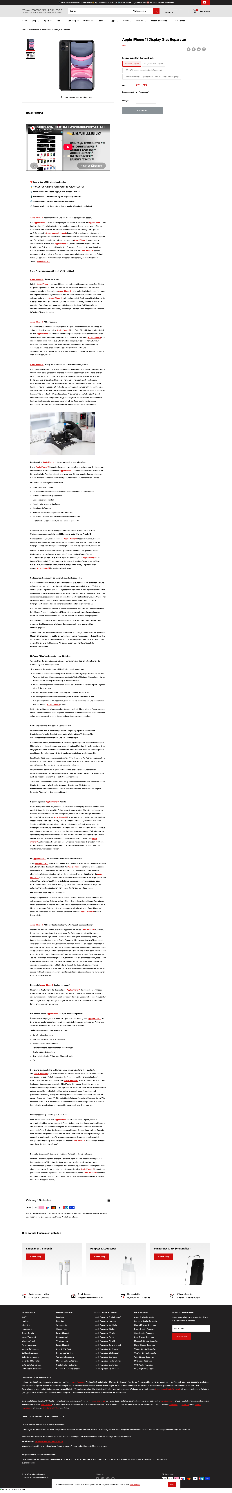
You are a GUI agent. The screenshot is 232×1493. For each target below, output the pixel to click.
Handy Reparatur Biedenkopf (106, 1349)
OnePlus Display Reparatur (145, 1353)
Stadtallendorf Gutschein (66, 1365)
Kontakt (25, 1321)
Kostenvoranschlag (159, 21)
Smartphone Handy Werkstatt (168, 1389)
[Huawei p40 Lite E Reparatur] (38, 877)
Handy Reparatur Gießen (104, 1329)
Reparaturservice (167, 1401)
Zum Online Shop (63, 1349)
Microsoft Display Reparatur (146, 1341)
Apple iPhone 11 (37, 218)
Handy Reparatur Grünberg (105, 1357)
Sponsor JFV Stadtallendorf (67, 1369)
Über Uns (26, 1325)
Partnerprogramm (29, 1345)
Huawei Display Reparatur (145, 1325)
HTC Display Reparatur (143, 1369)
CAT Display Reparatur (143, 1365)
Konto (168, 12)
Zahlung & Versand (30, 1353)
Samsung (72, 21)
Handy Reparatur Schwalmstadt (107, 1345)
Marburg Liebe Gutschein (67, 1361)
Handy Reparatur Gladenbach (106, 1353)
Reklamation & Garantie (32, 1369)
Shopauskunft (62, 1337)
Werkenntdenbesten (65, 1357)
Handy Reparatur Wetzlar (104, 1333)
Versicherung (62, 1341)
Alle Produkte (34, 30)
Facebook (60, 1317)
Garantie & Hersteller (31, 1361)
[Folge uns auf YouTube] (113, 1479)
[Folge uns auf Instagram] (108, 1479)
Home (24, 21)
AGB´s (24, 1317)
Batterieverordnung (30, 1357)
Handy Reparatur (78, 1382)
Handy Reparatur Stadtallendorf (107, 1317)
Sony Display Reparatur (144, 1337)
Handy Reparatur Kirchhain (105, 1325)
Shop (34, 21)
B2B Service (180, 21)
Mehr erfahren (135, 1484)
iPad (58, 21)
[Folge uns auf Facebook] (97, 1479)
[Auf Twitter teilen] (199, 49)
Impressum (27, 1329)
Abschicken (181, 1336)
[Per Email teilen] (204, 49)
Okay (172, 1484)
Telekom (185, 1404)
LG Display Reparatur (143, 1361)
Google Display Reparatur (145, 1349)
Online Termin (28, 1333)
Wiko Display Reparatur (144, 1357)
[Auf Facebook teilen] (189, 49)
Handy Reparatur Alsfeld (104, 1341)
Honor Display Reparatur (144, 1345)
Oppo (113, 21)
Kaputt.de (60, 1321)
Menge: (125, 101)
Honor (125, 21)
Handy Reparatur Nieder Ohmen (107, 1361)
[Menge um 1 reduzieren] (139, 101)
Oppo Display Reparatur (144, 1333)
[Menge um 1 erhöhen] (153, 101)
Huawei (86, 21)
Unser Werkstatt (29, 1337)
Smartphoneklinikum (51, 1408)
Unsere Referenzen (30, 1349)
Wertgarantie (61, 1325)
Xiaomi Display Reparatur (144, 1329)
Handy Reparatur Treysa (104, 1337)
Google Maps (61, 1329)
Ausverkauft (142, 110)
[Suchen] (156, 11)
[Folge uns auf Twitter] (102, 1479)
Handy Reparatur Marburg (105, 1321)
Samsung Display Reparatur (145, 1321)
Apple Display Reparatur (144, 1317)
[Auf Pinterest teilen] (194, 49)
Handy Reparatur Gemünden (106, 1365)
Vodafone (173, 1404)
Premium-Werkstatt (97, 1401)
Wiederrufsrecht (29, 1341)
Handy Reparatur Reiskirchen (106, 1369)
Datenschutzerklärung (31, 1365)
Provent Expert (62, 1333)
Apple (46, 21)
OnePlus (139, 21)
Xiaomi (100, 21)
